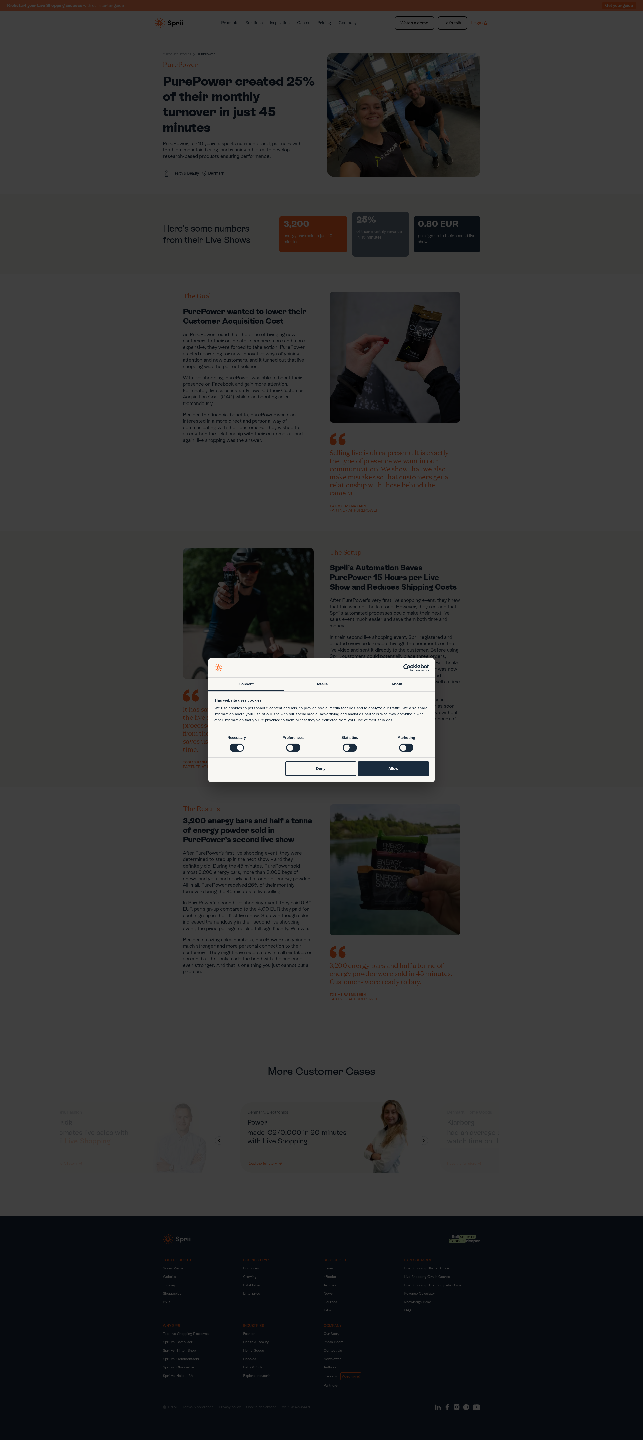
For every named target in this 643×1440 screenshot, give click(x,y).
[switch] (293, 748)
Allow (393, 768)
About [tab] (396, 684)
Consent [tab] (246, 684)
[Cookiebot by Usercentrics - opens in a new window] (407, 668)
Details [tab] (321, 684)
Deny (320, 768)
